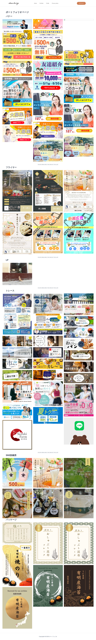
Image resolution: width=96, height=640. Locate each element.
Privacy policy (55, 3)
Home (35, 3)
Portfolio (41, 3)
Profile (47, 3)
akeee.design (14, 3)
